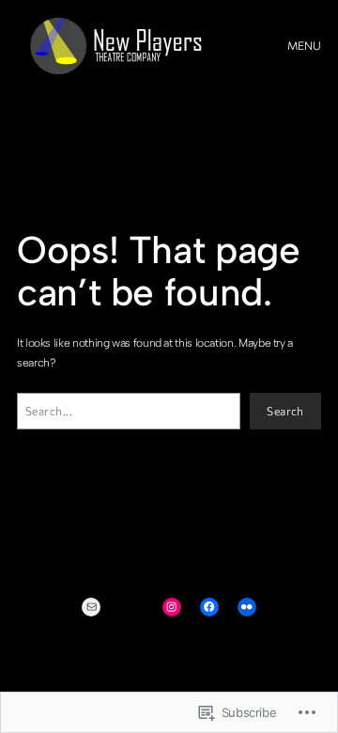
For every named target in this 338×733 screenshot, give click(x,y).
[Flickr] (247, 607)
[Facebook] (209, 607)
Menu (304, 45)
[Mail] (91, 607)
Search (285, 410)
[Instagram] (171, 607)
